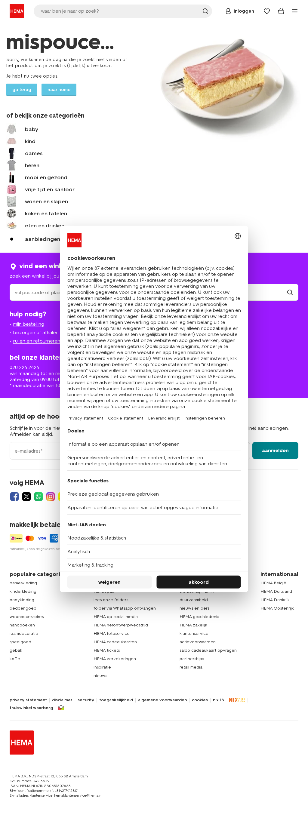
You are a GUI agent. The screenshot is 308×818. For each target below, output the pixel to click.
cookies (200, 700)
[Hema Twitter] (26, 496)
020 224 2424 (24, 367)
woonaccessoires (27, 616)
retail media (191, 667)
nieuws (100, 675)
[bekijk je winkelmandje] (281, 11)
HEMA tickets (107, 650)
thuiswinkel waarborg (31, 708)
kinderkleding (23, 591)
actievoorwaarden (198, 641)
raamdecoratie (24, 633)
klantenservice (194, 633)
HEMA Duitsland (276, 591)
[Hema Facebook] (14, 496)
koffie (15, 658)
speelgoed (20, 641)
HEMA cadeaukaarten (115, 641)
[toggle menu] (295, 11)
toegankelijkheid (116, 700)
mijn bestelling (28, 324)
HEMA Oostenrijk (277, 608)
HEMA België (273, 583)
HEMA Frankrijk (275, 599)
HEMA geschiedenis (199, 616)
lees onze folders (111, 599)
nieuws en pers (194, 608)
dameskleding (23, 583)
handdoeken (22, 625)
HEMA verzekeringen (115, 658)
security (86, 700)
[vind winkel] (290, 292)
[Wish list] (267, 11)
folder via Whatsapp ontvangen (125, 608)
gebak (16, 650)
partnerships (192, 658)
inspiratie (102, 667)
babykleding (22, 599)
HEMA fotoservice (112, 633)
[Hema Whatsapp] (38, 496)
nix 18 (218, 700)
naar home (59, 89)
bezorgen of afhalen (36, 332)
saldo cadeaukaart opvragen (208, 650)
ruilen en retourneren (36, 341)
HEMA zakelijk (193, 625)
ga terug (21, 89)
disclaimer (62, 700)
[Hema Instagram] (50, 496)
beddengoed (23, 608)
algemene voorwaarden (162, 700)
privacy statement (28, 700)
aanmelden (275, 450)
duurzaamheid (194, 599)
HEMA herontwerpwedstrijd (121, 625)
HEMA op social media (116, 616)
